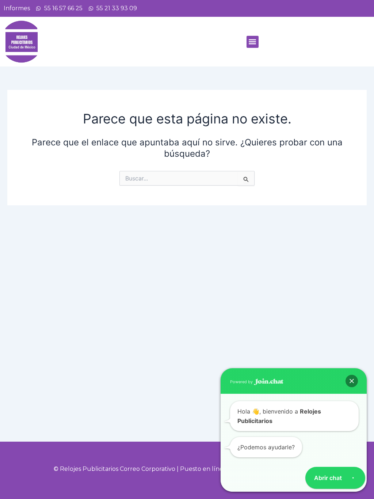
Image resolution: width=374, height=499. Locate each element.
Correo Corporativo (147, 468)
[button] (253, 42)
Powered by (242, 381)
